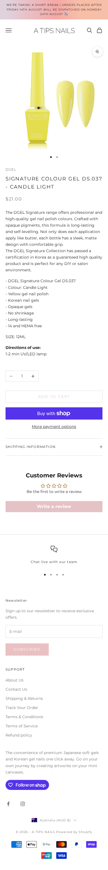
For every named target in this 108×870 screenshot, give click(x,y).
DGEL (11, 169)
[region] (54, 555)
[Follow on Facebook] (8, 804)
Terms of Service (22, 725)
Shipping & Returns (24, 698)
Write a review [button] (54, 506)
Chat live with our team (54, 562)
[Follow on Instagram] (22, 804)
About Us (15, 680)
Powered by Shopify (74, 832)
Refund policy (19, 735)
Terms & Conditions (24, 716)
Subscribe (27, 649)
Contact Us (16, 689)
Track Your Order (22, 707)
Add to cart (54, 396)
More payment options (54, 426)
